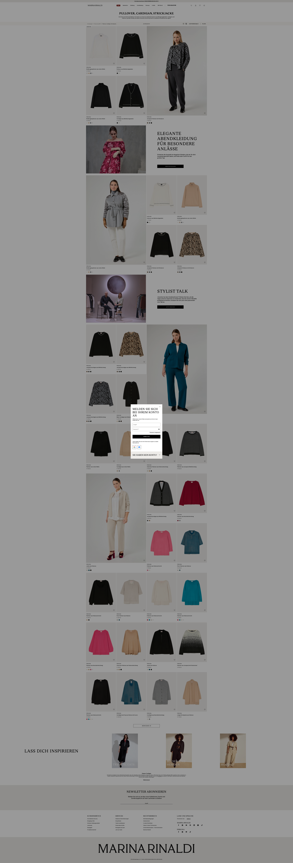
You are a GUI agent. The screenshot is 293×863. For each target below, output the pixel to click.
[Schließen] (160, 407)
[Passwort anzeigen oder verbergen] (159, 429)
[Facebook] (139, 447)
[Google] (134, 447)
